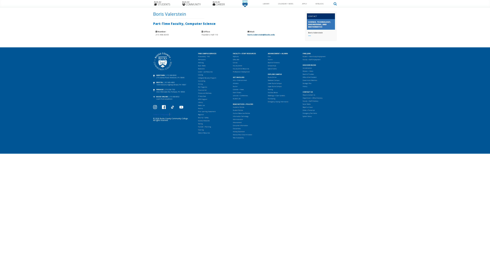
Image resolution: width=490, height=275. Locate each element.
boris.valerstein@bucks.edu (261, 34)
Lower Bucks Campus (275, 83)
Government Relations (310, 80)
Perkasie (159, 90)
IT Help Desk (202, 96)
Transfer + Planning (204, 127)
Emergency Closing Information (278, 102)
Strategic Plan (307, 83)
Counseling (201, 81)
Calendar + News (285, 3)
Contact (312, 16)
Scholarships (272, 66)
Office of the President (310, 77)
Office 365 (236, 59)
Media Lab (201, 105)
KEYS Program (202, 99)
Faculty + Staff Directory (310, 101)
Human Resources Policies (241, 113)
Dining (200, 84)
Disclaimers (237, 128)
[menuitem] (162, 4)
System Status (307, 116)
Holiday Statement (239, 132)
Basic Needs (202, 66)
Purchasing (271, 99)
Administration (238, 119)
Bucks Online (162, 97)
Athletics (235, 83)
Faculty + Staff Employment (312, 59)
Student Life (236, 99)
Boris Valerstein (315, 32)
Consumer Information (240, 125)
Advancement (237, 122)
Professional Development (241, 72)
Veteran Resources (204, 133)
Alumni (270, 59)
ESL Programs (202, 87)
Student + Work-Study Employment (314, 56)
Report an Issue (308, 107)
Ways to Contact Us (309, 95)
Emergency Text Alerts (310, 113)
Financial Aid (202, 90)
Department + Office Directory (312, 98)
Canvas (235, 63)
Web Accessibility (238, 138)
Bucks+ (235, 86)
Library (266, 3)
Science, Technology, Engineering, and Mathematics (319, 24)
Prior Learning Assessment (207, 111)
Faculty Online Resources (241, 69)
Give (269, 56)
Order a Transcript (309, 110)
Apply (304, 3)
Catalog (200, 75)
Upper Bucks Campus (275, 86)
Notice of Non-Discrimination (242, 135)
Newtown (160, 75)
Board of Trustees (308, 74)
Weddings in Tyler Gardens (276, 96)
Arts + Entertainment (240, 80)
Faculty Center (237, 66)
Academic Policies (238, 107)
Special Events (272, 69)
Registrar (201, 114)
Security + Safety (203, 118)
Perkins (200, 108)
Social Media (307, 104)
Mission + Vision (308, 71)
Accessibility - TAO (204, 56)
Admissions (202, 59)
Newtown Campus (274, 80)
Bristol (159, 82)
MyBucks (320, 3)
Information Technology (240, 116)
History (305, 86)
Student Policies (238, 110)
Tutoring (201, 130)
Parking (270, 89)
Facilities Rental (273, 92)
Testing (200, 124)
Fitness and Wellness (204, 93)
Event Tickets (237, 92)
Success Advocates (204, 121)
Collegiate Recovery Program (207, 78)
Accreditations (307, 68)
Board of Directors (274, 63)
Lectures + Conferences (240, 96)
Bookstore (201, 69)
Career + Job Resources (205, 72)
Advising (201, 63)
